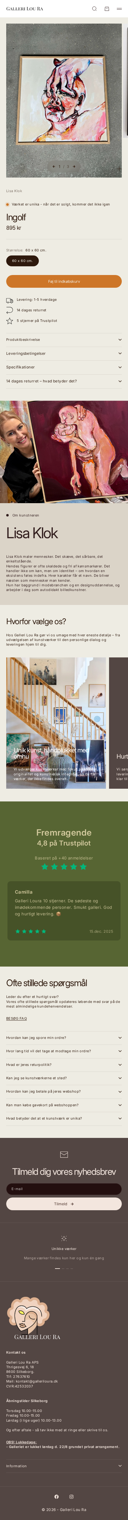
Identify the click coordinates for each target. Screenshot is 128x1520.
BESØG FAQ (16, 1018)
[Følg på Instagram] (71, 1496)
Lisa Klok (14, 191)
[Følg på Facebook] (56, 1496)
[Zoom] (119, 169)
